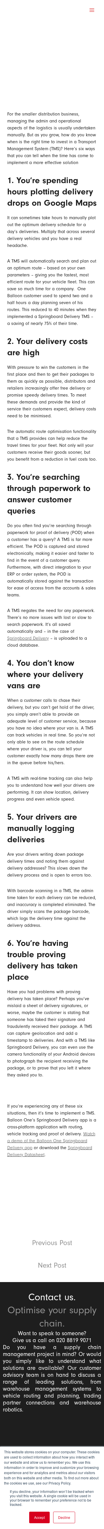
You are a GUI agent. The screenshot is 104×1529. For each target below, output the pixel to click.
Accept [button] (39, 1517)
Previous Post (52, 1243)
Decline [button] (64, 1517)
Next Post (52, 1265)
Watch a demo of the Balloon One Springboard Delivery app (51, 1140)
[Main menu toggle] (92, 10)
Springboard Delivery (28, 638)
